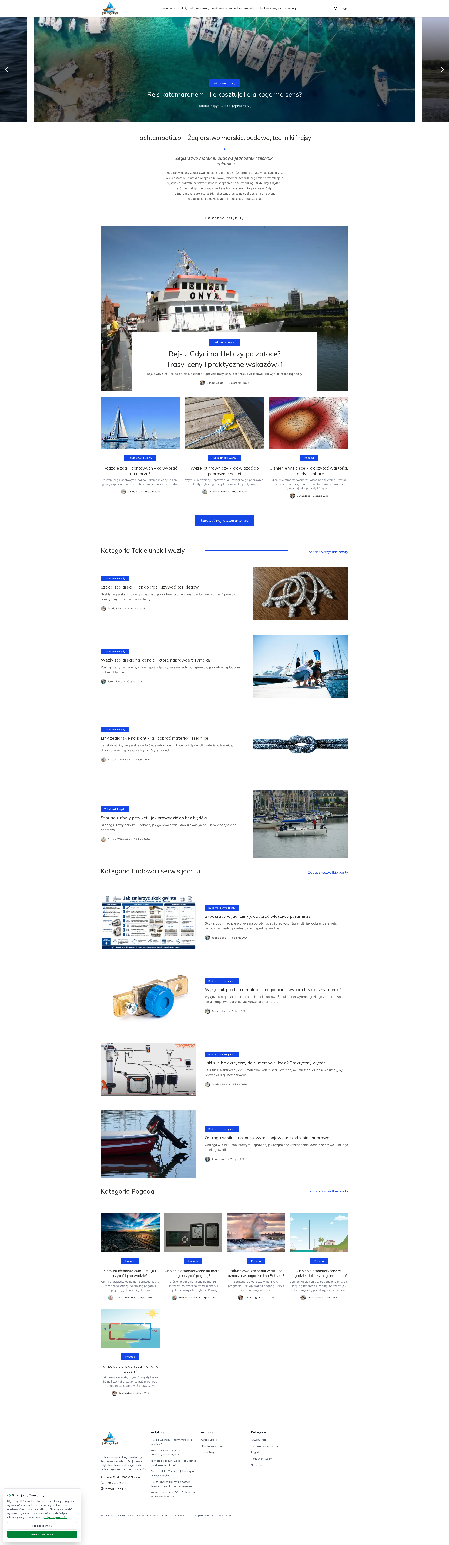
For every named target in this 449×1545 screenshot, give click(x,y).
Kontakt (166, 1515)
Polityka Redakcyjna (204, 1515)
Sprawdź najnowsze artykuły (225, 520)
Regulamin (106, 1515)
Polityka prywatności (147, 1515)
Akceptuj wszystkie (42, 1534)
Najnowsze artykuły (174, 8)
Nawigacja (290, 8)
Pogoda (249, 8)
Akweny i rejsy (199, 8)
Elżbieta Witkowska (212, 1446)
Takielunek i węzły (269, 8)
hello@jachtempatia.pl (118, 1488)
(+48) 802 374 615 (115, 1482)
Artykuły (157, 1432)
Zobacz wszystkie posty (328, 552)
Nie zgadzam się (42, 1525)
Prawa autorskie (124, 1515)
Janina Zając (208, 1452)
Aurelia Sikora (209, 1439)
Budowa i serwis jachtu (227, 8)
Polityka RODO (181, 1515)
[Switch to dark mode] (345, 8)
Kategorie (258, 1432)
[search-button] (336, 8)
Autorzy (207, 1432)
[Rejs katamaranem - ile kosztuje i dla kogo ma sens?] (224, 69)
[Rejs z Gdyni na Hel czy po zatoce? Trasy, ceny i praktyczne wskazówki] (224, 308)
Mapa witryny (225, 1515)
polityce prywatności (55, 1517)
